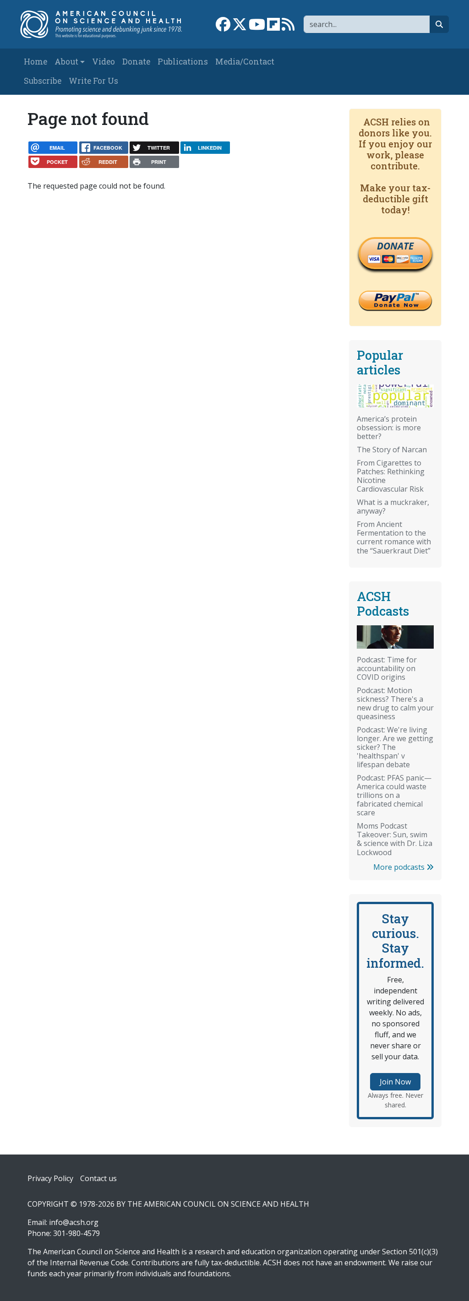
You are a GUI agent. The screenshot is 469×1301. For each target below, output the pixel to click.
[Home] (105, 24)
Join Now (395, 1082)
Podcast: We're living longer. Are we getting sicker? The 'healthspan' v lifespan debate (395, 747)
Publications (183, 61)
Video (103, 61)
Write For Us (93, 81)
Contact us (98, 1178)
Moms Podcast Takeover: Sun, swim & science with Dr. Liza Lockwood (394, 839)
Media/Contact (244, 61)
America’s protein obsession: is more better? (389, 427)
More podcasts (399, 867)
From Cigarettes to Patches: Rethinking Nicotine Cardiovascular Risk (391, 476)
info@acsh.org (73, 1222)
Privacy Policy (50, 1178)
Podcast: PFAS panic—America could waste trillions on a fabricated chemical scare (394, 795)
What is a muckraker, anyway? (393, 506)
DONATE (395, 245)
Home (35, 61)
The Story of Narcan (392, 450)
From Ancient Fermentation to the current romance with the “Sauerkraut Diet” (394, 537)
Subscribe (42, 81)
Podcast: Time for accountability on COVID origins (387, 668)
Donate (136, 61)
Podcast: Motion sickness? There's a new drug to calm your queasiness (395, 703)
